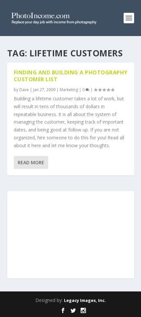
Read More (31, 162)
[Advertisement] (70, 235)
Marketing (69, 89)
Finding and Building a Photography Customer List (71, 76)
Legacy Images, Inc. (85, 300)
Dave (24, 89)
